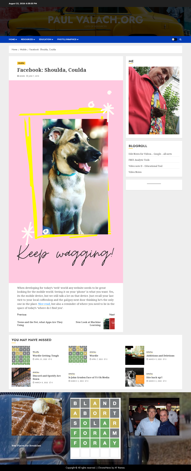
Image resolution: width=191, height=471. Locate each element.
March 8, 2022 (41, 383)
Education (45, 39)
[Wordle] (78, 355)
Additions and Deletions (160, 355)
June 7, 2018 (34, 76)
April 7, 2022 (97, 359)
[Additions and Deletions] (134, 355)
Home (12, 39)
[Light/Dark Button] (174, 39)
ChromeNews (104, 467)
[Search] (180, 39)
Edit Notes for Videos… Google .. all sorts (150, 153)
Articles (93, 352)
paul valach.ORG (95, 19)
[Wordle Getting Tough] (21, 355)
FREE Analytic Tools (139, 159)
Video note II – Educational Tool (145, 166)
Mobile (21, 63)
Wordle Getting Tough (46, 355)
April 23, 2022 (41, 359)
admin (22, 76)
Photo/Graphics (66, 39)
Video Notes (135, 172)
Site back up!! (154, 377)
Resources (27, 39)
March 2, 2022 (155, 381)
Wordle (36, 352)
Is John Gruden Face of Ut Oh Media (89, 377)
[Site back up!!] (134, 377)
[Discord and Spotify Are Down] (21, 377)
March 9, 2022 (155, 359)
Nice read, (44, 304)
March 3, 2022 (77, 381)
